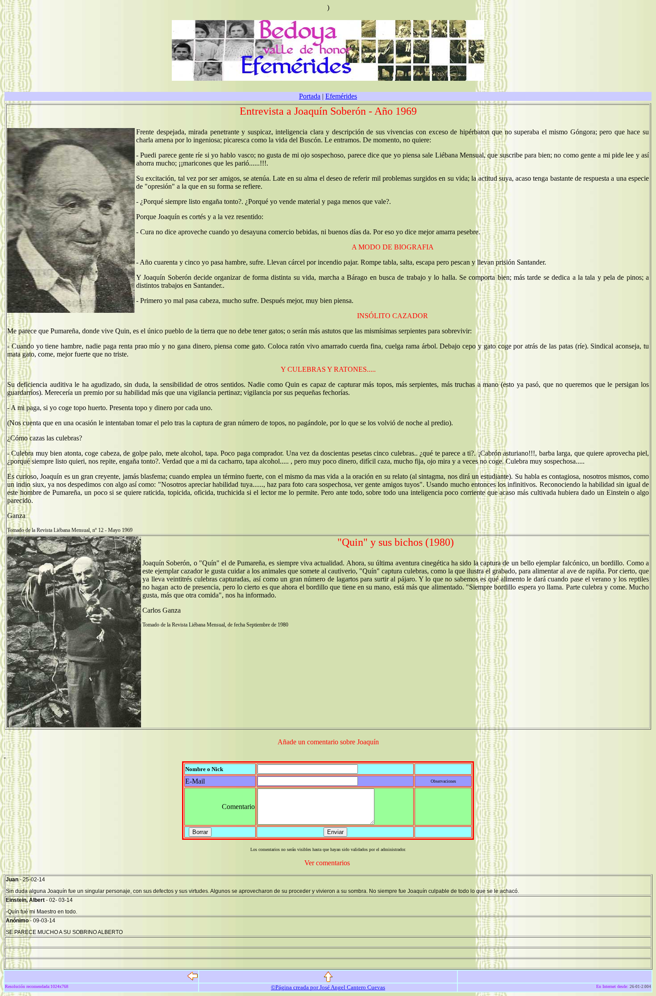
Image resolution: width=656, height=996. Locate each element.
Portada (309, 96)
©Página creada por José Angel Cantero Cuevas (328, 987)
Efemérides (341, 96)
